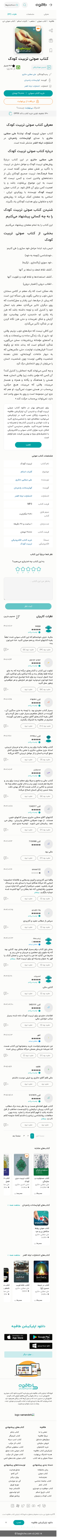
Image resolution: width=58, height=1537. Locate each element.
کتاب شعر (43, 1485)
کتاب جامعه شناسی (43, 1481)
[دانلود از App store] (15, 1337)
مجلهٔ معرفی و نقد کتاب (43, 1458)
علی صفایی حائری (23, 479)
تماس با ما (43, 1432)
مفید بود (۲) (45, 830)
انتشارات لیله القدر (23, 496)
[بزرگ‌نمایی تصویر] (17, 51)
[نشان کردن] (50, 50)
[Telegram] (38, 1506)
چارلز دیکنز (14, 1477)
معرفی (46, 14)
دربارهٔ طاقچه (43, 1436)
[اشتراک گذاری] (50, 30)
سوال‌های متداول (43, 1439)
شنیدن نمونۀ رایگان (39, 67)
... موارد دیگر (28, 1354)
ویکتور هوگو (14, 1496)
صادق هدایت (14, 1470)
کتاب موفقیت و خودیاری (43, 1488)
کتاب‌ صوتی (42, 1473)
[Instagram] (12, 1506)
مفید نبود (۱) (28, 1055)
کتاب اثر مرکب (15, 1443)
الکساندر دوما (14, 1488)
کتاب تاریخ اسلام (43, 1492)
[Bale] (44, 1506)
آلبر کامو (14, 1473)
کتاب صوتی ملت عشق (15, 1451)
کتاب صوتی (41, 21)
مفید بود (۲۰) (45, 726)
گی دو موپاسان (15, 1481)
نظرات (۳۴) (12, 14)
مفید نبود (28, 689)
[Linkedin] (28, 1506)
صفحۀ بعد (16, 1136)
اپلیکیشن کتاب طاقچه (43, 1451)
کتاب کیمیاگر (14, 1436)
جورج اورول (14, 1485)
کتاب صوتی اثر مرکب (14, 1454)
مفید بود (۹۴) (45, 649)
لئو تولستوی (14, 1492)
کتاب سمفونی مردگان (14, 1447)
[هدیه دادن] (50, 40)
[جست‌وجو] (25, 5)
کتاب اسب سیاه (14, 1439)
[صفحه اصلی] (41, 5)
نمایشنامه (43, 1477)
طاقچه (51, 21)
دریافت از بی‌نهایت (26, 101)
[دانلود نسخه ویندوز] (41, 1346)
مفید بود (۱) (45, 898)
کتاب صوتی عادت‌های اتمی (15, 1458)
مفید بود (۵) (45, 796)
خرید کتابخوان (43, 1447)
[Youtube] (33, 1506)
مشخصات (30, 14)
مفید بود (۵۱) (45, 689)
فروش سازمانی (43, 1443)
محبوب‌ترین (9, 616)
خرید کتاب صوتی (28, 93)
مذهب (32, 21)
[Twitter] (23, 1506)
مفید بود (45, 1084)
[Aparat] (17, 1506)
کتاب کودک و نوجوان (42, 1496)
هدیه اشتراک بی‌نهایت (43, 1454)
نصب (28, 444)
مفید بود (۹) (45, 759)
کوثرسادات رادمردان (23, 487)
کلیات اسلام (22, 21)
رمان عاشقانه (43, 1470)
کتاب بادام (14, 1432)
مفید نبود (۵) (28, 649)
